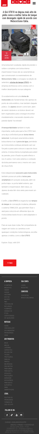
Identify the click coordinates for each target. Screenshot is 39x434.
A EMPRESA (8, 285)
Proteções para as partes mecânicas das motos (8, 361)
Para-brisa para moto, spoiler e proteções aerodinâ (8, 373)
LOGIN (23, 285)
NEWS (6, 326)
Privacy (21, 425)
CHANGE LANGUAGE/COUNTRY (15, 422)
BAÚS (6, 343)
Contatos (25, 295)
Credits (13, 425)
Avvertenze (29, 425)
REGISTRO (24, 287)
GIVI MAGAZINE (9, 330)
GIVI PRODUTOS (9, 339)
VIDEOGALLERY (9, 328)
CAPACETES (8, 350)
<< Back (9, 263)
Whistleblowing (27, 298)
